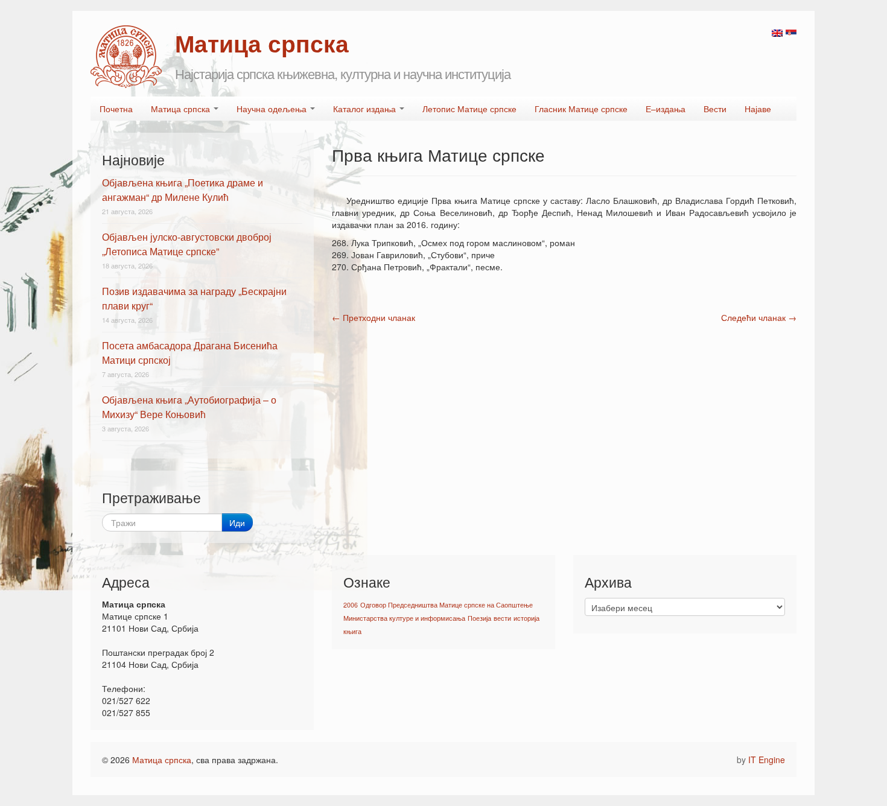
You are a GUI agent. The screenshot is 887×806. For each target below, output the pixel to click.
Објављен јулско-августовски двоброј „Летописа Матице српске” (187, 244)
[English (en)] (777, 32)
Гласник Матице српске (581, 109)
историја (526, 618)
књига (352, 631)
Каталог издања (365, 109)
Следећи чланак (758, 317)
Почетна (116, 109)
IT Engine (766, 760)
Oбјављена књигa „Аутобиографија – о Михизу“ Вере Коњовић (189, 407)
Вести (715, 109)
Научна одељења (273, 109)
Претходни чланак (373, 317)
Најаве (758, 109)
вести (502, 618)
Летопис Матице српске (469, 109)
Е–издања (665, 109)
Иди (237, 522)
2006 (350, 604)
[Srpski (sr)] (791, 32)
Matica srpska (126, 56)
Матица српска (181, 109)
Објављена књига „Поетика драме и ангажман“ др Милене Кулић (182, 190)
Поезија (479, 618)
